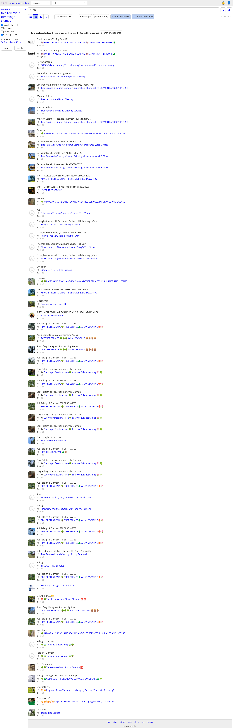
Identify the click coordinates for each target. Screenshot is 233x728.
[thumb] (35, 16)
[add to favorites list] (38, 42)
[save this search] (229, 9)
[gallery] (40, 16)
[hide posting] (43, 45)
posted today (9, 31)
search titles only (11, 25)
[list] (30, 16)
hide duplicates (10, 34)
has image (8, 28)
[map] (46, 16)
